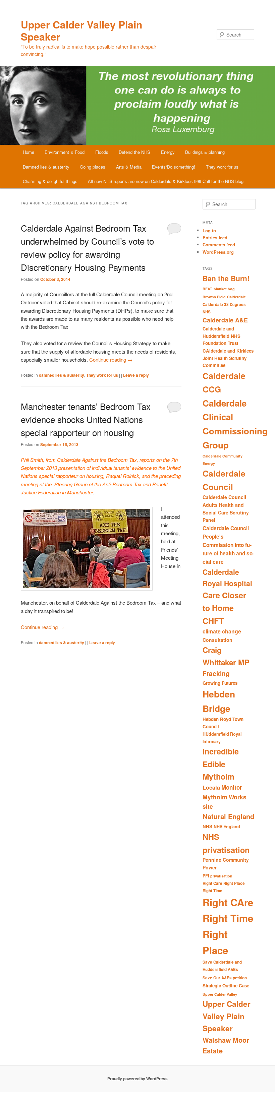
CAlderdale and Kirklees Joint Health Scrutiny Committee (228, 358)
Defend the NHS (134, 152)
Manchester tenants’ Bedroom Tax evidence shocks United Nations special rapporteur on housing (86, 419)
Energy (168, 152)
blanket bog (224, 288)
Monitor (231, 787)
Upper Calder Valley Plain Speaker (81, 30)
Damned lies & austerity (46, 167)
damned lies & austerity (61, 375)
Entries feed (215, 237)
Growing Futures (220, 683)
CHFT (213, 620)
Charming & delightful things (50, 181)
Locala (211, 787)
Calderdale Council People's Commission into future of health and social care (228, 545)
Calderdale (236, 296)
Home (28, 152)
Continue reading (110, 359)
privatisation (221, 875)
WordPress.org (218, 252)
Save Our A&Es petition (225, 978)
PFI (206, 876)
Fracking (216, 673)
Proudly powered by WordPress (137, 1079)
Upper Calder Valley (220, 994)
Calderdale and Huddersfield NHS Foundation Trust (221, 335)
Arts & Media (129, 167)
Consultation (217, 639)
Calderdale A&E (225, 320)
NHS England (227, 826)
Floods (101, 152)
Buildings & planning (205, 152)
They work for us (222, 167)
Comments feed (219, 244)
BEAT (207, 288)
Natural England (228, 816)
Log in (209, 230)
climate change (222, 631)
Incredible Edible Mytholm (221, 764)
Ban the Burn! (226, 278)
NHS (207, 826)
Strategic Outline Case (226, 985)
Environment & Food (65, 152)
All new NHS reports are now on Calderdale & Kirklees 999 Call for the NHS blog (165, 181)
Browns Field (214, 296)
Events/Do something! (173, 167)
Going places (92, 167)
